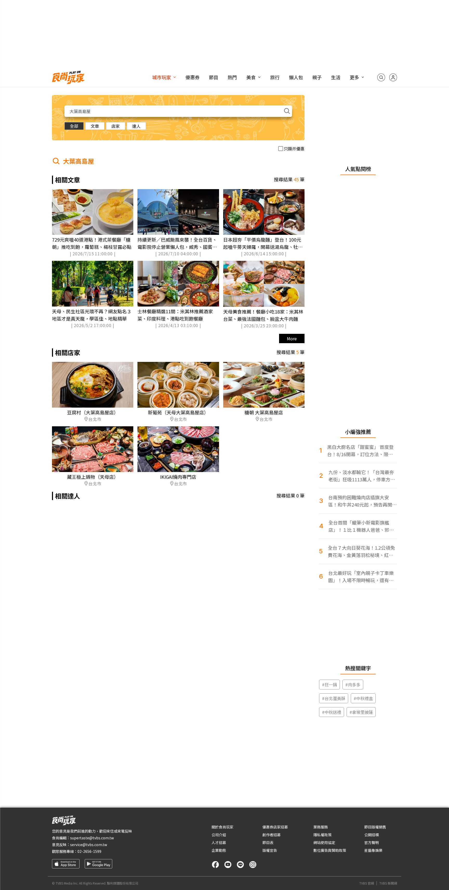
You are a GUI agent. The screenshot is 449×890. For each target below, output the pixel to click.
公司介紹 (219, 834)
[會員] (393, 77)
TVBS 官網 (366, 883)
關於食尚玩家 (222, 826)
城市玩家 (161, 77)
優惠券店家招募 (275, 826)
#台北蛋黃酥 (333, 698)
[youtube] (228, 864)
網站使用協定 (324, 842)
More (292, 338)
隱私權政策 (322, 834)
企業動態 (219, 850)
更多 (354, 77)
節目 (213, 77)
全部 (74, 126)
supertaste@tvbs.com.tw (92, 837)
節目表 (267, 842)
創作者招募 (271, 834)
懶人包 (296, 77)
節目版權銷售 (375, 826)
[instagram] (253, 864)
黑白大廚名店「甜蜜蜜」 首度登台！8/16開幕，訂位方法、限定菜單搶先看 (360, 450)
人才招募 (219, 842)
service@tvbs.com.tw (88, 844)
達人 (136, 126)
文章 (95, 126)
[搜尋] (381, 77)
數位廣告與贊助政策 (329, 850)
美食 (251, 77)
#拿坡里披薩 (361, 712)
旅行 (275, 77)
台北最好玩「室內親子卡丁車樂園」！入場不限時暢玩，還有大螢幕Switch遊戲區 (361, 576)
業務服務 (320, 826)
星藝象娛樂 (373, 850)
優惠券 (193, 77)
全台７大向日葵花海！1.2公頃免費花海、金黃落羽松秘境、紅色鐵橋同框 (361, 551)
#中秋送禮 (331, 712)
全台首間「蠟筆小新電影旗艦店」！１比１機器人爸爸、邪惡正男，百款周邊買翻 (361, 526)
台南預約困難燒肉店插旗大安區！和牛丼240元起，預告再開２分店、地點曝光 (362, 501)
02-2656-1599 (89, 851)
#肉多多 (352, 684)
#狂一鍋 (329, 684)
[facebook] (215, 864)
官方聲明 (371, 842)
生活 (335, 77)
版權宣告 (269, 850)
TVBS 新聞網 (388, 883)
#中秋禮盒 (363, 698)
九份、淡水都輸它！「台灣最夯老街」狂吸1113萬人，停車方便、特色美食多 (361, 476)
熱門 (232, 77)
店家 (115, 126)
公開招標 (371, 834)
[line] (240, 864)
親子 (317, 77)
